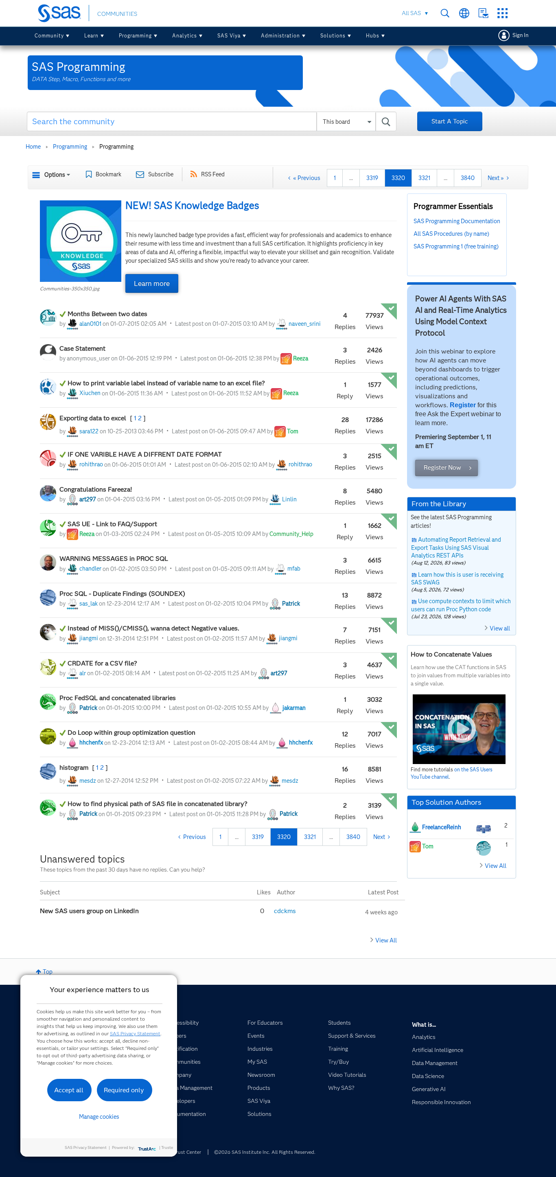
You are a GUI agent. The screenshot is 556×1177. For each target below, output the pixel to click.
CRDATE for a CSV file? (102, 663)
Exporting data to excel (93, 418)
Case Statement (82, 348)
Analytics (184, 36)
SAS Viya (229, 36)
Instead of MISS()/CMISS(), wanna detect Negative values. (153, 628)
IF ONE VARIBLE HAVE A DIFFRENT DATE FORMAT (145, 454)
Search (445, 13)
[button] (80, 241)
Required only (124, 1090)
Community (49, 36)
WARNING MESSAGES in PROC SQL (113, 558)
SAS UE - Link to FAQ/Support (113, 524)
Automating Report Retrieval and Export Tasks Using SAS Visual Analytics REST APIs (456, 547)
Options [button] (54, 174)
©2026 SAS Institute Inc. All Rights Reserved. (264, 1152)
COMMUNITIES (117, 14)
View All (386, 940)
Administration (280, 36)
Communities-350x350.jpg (69, 288)
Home (33, 146)
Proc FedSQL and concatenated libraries (117, 698)
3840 (468, 178)
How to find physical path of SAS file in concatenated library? (157, 804)
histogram (74, 767)
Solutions (333, 36)
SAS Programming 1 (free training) (456, 246)
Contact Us (483, 13)
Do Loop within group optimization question (131, 732)
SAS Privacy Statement (135, 1033)
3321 (424, 178)
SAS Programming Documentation (457, 221)
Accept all (68, 1090)
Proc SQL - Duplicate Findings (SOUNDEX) (122, 593)
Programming (135, 36)
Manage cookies (99, 1116)
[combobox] (212, 121)
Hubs (372, 36)
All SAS (411, 13)
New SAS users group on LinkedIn (90, 911)
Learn (91, 36)
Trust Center (187, 1152)
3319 (372, 178)
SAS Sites (502, 13)
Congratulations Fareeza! (96, 489)
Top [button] (48, 971)
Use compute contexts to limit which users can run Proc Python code (461, 605)
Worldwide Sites (464, 13)
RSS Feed (213, 174)
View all (500, 628)
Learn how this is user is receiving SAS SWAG (457, 578)
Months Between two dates (107, 314)
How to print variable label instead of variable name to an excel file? (166, 383)
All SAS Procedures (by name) (451, 233)
